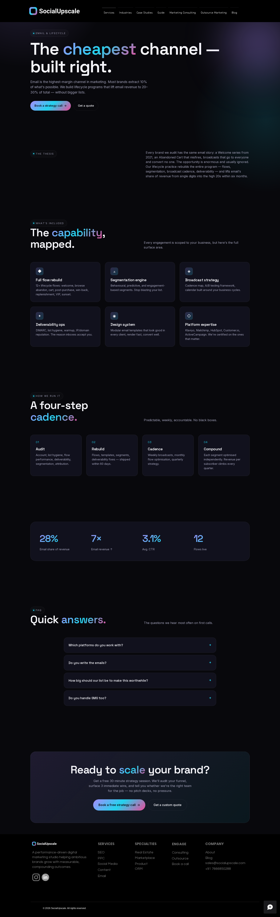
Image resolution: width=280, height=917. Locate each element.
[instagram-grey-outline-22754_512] (36, 877)
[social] (45, 877)
